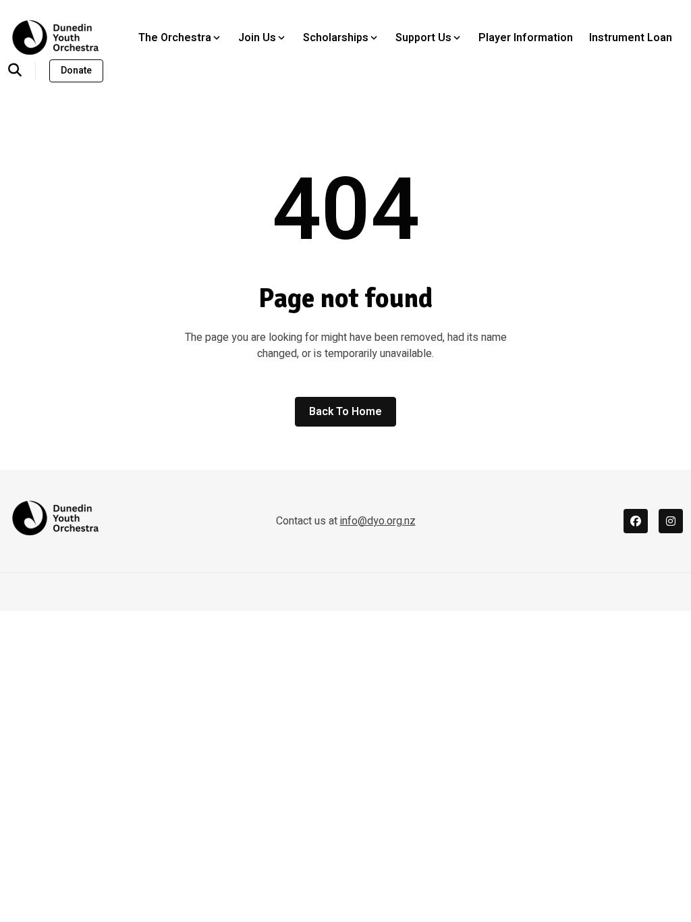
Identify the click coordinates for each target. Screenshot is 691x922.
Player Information (525, 38)
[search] (22, 70)
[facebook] (636, 521)
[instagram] (671, 521)
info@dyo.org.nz (378, 521)
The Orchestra (174, 38)
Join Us (257, 38)
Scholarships (335, 38)
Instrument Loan (630, 38)
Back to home (345, 412)
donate (76, 70)
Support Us (423, 38)
